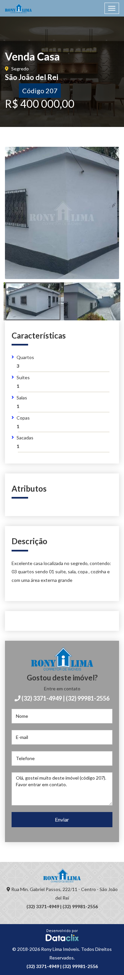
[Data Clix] (62, 935)
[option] (62, 213)
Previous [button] (24, 221)
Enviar (62, 819)
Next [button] (100, 221)
